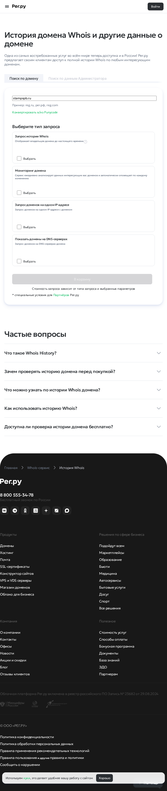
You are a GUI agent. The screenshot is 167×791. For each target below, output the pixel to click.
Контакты (8, 639)
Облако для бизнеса (17, 594)
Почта (5, 559)
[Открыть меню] (7, 6)
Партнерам (108, 674)
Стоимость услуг (112, 632)
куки (26, 778)
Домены (7, 546)
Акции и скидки (13, 660)
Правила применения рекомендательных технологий (44, 751)
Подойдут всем (111, 546)
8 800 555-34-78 (16, 495)
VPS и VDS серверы (16, 580)
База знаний (109, 660)
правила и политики (67, 757)
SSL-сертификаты (14, 566)
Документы (108, 653)
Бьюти (104, 566)
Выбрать (29, 159)
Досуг (104, 594)
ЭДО (103, 667)
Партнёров (61, 295)
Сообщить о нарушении (20, 764)
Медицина (108, 573)
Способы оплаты (113, 639)
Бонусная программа (116, 646)
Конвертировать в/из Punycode (35, 112)
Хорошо (104, 778)
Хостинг (6, 552)
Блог (4, 667)
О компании (10, 632)
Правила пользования (18, 757)
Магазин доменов (15, 587)
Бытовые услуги (112, 587)
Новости (7, 653)
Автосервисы (110, 580)
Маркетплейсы (111, 552)
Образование (110, 559)
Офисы (6, 646)
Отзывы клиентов (15, 674)
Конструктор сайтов (16, 573)
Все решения (109, 608)
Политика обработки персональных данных (36, 744)
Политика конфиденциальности (27, 737)
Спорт (104, 601)
